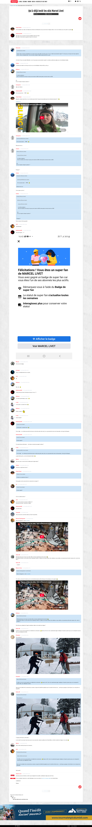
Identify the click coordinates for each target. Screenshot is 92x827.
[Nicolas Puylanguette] (12, 520)
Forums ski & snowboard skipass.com (16, 794)
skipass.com (19, 773)
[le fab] (12, 404)
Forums (11, 5)
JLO (17, 224)
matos (33, 1)
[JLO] (12, 226)
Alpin (17, 5)
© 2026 (68, 826)
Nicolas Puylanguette (20, 518)
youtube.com (18, 101)
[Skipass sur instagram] (70, 1)
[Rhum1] (12, 364)
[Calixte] (12, 65)
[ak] (12, 486)
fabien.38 (18, 554)
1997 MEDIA (18, 826)
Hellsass (18, 69)
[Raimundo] (12, 50)
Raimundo (18, 47)
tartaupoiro (18, 84)
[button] (78, 1)
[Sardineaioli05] (12, 35)
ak (16, 484)
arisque (17, 148)
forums (29, 1)
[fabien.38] (12, 557)
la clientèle (28, 520)
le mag (20, 1)
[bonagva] (12, 372)
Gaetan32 (18, 512)
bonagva (18, 370)
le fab (17, 402)
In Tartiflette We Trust (41, 1)
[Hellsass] (12, 71)
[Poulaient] (12, 637)
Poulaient (18, 635)
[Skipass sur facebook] (69, 1)
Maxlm (17, 459)
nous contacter (74, 826)
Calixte (17, 63)
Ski (14, 5)
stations (25, 1)
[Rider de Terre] (12, 570)
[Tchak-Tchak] (12, 28)
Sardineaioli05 (19, 33)
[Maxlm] (12, 461)
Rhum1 (17, 361)
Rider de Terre (19, 567)
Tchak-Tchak (19, 27)
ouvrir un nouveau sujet (46, 778)
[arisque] (12, 151)
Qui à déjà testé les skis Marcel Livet (21, 799)
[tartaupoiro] (12, 87)
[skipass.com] (12, 775)
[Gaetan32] (12, 514)
